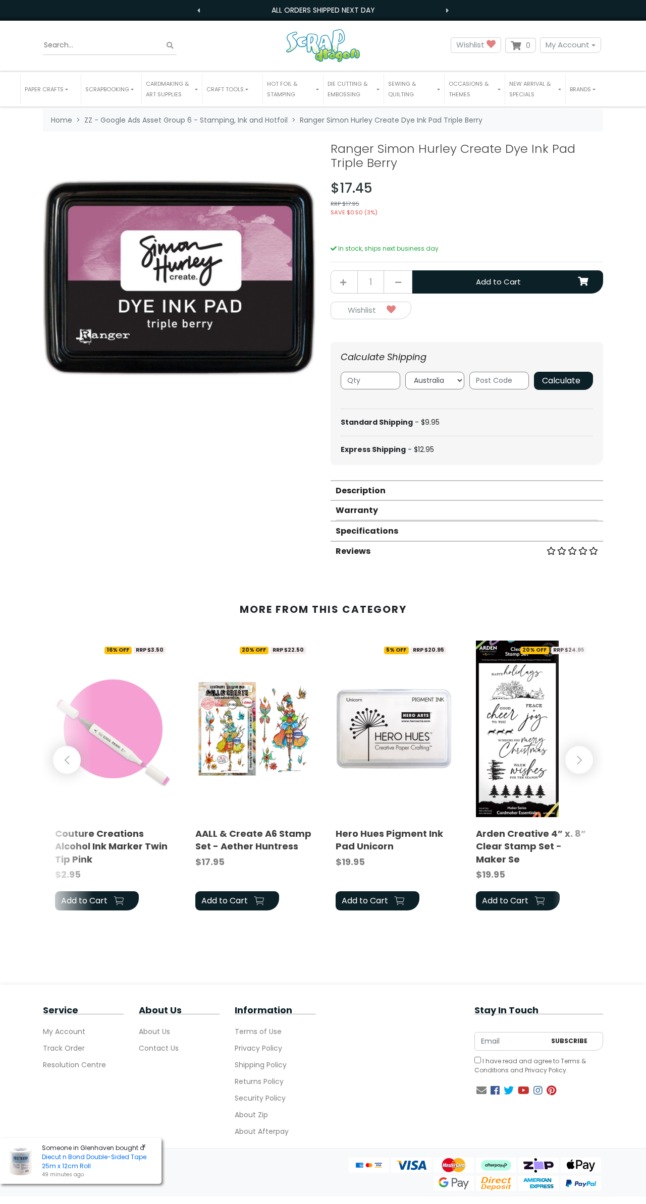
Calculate (561, 380)
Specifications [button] (367, 531)
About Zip (251, 1115)
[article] (113, 777)
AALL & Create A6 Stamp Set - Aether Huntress (253, 839)
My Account (567, 44)
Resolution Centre (74, 1065)
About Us (154, 1031)
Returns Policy (259, 1081)
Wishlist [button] (471, 44)
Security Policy (260, 1098)
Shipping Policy (261, 1065)
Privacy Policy (258, 1048)
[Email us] (481, 1090)
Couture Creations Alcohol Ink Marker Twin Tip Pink (111, 846)
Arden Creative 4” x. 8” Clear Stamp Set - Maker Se (531, 846)
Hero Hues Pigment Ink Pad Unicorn (389, 839)
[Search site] (170, 45)
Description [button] (361, 490)
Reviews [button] (353, 551)
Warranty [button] (357, 510)
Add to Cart (498, 281)
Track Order (64, 1048)
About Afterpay (262, 1131)
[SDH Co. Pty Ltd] (323, 45)
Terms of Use (258, 1031)
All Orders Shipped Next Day (323, 10)
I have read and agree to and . (530, 1065)
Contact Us (159, 1048)
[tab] (467, 490)
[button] (51, 89)
